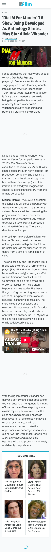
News (5, 13)
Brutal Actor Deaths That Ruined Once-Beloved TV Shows (35, 488)
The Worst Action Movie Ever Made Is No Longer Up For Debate (37, 526)
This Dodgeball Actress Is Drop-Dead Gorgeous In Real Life (13, 526)
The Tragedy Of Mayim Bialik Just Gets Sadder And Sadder (14, 486)
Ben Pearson (11, 39)
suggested (16, 73)
